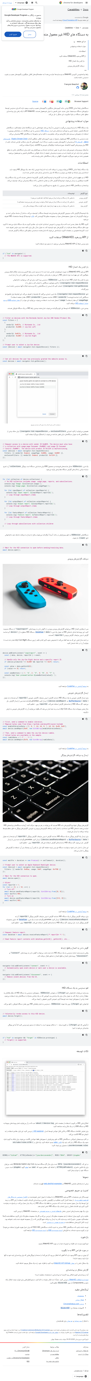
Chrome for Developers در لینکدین (18, 1358)
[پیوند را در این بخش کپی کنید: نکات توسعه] (73, 1051)
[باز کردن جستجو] (36, 2)
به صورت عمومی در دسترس (55, 1222)
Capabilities (73, 9)
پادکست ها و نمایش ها (52, 1361)
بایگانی (57, 1358)
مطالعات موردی (54, 1354)
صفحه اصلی (85, 28)
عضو (26, 1167)
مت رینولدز (78, 1321)
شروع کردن (13, 34)
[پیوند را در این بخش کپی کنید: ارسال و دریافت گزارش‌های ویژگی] (58, 755)
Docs (85, 9)
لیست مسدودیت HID (39, 1230)
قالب (32, 216)
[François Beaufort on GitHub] (77, 88)
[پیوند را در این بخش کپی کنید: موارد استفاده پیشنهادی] (63, 121)
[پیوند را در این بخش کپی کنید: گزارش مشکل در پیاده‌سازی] (63, 1270)
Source (35, 101)
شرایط (86, 1370)
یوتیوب (27, 1354)
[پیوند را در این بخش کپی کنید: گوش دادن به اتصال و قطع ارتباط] (58, 948)
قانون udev (58, 1142)
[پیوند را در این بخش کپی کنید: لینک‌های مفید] (72, 1289)
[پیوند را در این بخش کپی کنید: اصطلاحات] (75, 163)
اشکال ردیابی (79, 1300)
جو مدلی (70, 1321)
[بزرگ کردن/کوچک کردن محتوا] (74, 42)
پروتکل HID (45, 131)
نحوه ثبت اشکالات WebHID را (78, 1280)
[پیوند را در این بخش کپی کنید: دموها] (80, 1177)
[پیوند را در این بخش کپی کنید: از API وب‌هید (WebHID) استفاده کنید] (47, 237)
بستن (29, 34)
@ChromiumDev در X (22, 1351)
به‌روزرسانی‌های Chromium (50, 1351)
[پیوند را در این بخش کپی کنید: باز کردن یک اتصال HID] (66, 267)
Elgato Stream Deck (19, 139)
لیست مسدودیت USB (55, 1230)
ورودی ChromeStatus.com (73, 1304)
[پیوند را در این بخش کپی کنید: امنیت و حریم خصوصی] (62, 1190)
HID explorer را (38, 1131)
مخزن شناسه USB (14, 300)
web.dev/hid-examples (53, 1184)
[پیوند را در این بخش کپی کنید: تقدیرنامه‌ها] (75, 1314)
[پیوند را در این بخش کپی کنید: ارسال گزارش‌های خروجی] (65, 693)
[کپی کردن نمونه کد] (86, 250)
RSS (28, 1361)
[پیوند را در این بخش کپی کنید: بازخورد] (78, 1237)
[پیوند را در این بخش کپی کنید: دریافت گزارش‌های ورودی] (65, 559)
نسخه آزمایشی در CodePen (77, 686)
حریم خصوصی (78, 1370)
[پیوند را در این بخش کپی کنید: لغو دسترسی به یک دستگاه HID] (59, 988)
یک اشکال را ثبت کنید (82, 1351)
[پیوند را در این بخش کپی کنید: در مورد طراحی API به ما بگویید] (59, 1250)
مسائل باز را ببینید (83, 1354)
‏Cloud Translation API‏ (70, 20)
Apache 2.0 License (81, 1332)
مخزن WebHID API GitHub (64, 1263)
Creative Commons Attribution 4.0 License (35, 1330)
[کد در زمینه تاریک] (83, 250)
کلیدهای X (78, 142)
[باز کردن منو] (86, 2)
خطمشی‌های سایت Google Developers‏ (46, 1332)
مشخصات (80, 1296)
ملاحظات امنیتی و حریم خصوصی (50, 1211)
